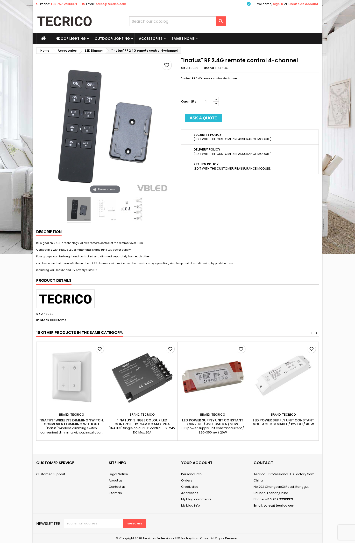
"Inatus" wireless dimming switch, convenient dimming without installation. (71, 424)
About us (115, 480)
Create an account (303, 4)
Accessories (151, 38)
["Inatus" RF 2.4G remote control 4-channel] (79, 209)
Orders (186, 480)
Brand (209, 68)
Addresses (189, 493)
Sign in (278, 4)
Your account (197, 463)
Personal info (191, 474)
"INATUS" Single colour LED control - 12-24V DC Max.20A (142, 422)
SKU (184, 68)
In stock (42, 320)
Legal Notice (118, 474)
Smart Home (182, 38)
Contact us (117, 486)
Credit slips (190, 486)
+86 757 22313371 (63, 4)
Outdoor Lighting (112, 38)
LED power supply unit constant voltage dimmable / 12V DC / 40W (283, 422)
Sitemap (115, 493)
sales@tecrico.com (111, 4)
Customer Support (50, 474)
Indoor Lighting (70, 38)
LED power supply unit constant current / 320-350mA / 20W (212, 422)
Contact (263, 463)
